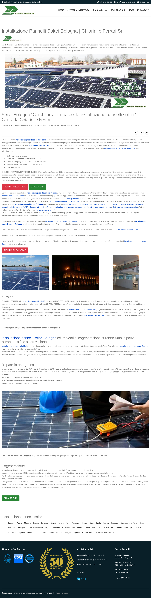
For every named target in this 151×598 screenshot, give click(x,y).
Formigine (21, 527)
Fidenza (118, 527)
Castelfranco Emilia (35, 527)
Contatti (144, 10)
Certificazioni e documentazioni (125, 207)
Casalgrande (87, 532)
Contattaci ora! (144, 2)
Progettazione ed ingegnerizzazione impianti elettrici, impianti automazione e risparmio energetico (103, 204)
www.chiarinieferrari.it (46, 210)
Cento (141, 523)
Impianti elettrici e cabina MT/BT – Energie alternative (24, 207)
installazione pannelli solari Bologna (29, 338)
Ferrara (61, 523)
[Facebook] (136, 133)
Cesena (84, 523)
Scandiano (12, 532)
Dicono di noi (100, 10)
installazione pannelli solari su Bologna (61, 221)
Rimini (53, 523)
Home (61, 10)
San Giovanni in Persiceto (102, 527)
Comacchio (42, 532)
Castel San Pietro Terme (104, 532)
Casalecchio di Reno (129, 523)
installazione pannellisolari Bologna (134, 346)
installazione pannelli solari (39, 145)
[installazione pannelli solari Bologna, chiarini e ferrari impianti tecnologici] (25, 272)
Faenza (106, 523)
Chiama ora (124, 578)
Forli (67, 523)
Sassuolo (114, 523)
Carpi (92, 523)
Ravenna (44, 523)
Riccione (11, 527)
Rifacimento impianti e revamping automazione (66, 207)
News (131, 10)
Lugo (47, 527)
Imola (98, 523)
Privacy (57, 593)
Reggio (36, 523)
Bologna (11, 523)
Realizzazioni (118, 10)
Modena (27, 523)
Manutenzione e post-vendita (98, 207)
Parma (19, 523)
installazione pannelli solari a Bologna (30, 140)
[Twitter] (142, 133)
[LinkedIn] (147, 133)
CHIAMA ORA (37, 187)
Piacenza (75, 523)
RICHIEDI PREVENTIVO (15, 187)
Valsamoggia (77, 527)
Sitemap (65, 593)
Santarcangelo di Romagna (60, 532)
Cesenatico (139, 527)
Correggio (128, 527)
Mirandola (31, 532)
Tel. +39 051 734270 (106, 2)
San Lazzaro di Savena (61, 527)
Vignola (22, 532)
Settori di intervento (78, 10)
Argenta (76, 532)
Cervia (87, 527)
